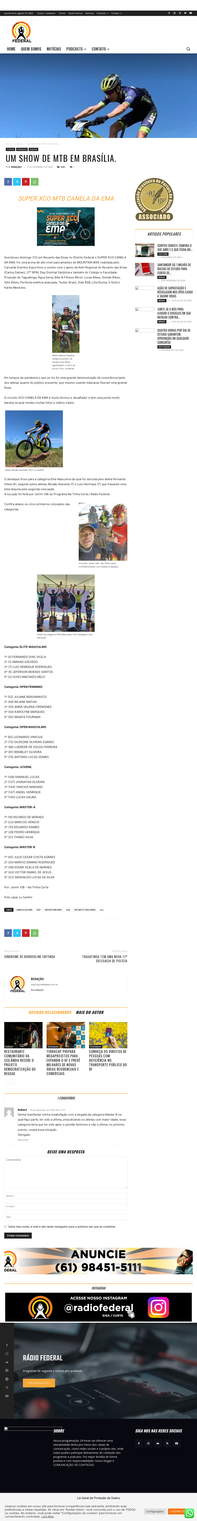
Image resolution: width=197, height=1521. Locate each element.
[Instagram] (174, 13)
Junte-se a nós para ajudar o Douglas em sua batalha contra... (174, 313)
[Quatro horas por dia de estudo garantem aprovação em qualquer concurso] (144, 335)
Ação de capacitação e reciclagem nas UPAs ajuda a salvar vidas (175, 292)
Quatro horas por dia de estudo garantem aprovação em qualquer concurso (173, 336)
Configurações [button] (155, 1511)
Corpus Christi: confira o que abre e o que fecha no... (174, 247)
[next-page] (12, 1081)
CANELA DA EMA (24, 909)
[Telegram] (7, 1379)
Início (9, 143)
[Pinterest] (26, 182)
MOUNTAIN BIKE (53, 909)
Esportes (33, 149)
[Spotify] (7, 1371)
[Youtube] (190, 13)
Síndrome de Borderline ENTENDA (29, 957)
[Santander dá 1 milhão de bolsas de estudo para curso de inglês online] (144, 269)
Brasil (162, 277)
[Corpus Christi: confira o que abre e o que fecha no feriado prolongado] (144, 250)
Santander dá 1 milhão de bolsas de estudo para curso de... (174, 268)
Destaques (22, 149)
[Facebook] (169, 13)
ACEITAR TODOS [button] (180, 1511)
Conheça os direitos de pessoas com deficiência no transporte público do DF (108, 1060)
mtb (68, 909)
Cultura (19, 143)
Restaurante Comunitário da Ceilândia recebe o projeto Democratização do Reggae (20, 1062)
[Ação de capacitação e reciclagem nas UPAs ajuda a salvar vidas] (144, 293)
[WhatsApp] (34, 182)
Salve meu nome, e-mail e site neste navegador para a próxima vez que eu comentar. (62, 1226)
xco (102, 909)
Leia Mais (48, 1516)
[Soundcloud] (7, 1362)
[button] (188, 48)
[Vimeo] (185, 13)
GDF (39, 909)
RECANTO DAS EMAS (85, 909)
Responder (23, 1139)
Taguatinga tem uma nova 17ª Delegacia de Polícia (104, 959)
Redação (16, 166)
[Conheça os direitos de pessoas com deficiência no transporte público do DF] (108, 1035)
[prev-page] (6, 1081)
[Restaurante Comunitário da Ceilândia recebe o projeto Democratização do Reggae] (23, 1035)
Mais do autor (90, 1012)
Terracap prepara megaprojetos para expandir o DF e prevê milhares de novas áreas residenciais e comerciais (63, 1062)
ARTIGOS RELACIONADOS (49, 1012)
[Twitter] (180, 13)
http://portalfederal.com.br (44, 984)
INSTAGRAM (98, 1288)
